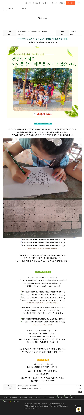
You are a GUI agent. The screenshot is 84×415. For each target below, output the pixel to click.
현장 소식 (24, 8)
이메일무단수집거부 (23, 397)
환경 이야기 (53, 3)
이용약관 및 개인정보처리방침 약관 (10, 397)
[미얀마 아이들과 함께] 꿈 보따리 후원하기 (27, 385)
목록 (80, 391)
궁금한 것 (62, 3)
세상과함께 (28, 3)
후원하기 (44, 397)
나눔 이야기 (45, 3)
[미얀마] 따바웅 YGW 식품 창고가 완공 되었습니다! (29, 388)
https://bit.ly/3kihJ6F (42, 374)
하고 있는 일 (36, 3)
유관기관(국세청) (51, 397)
